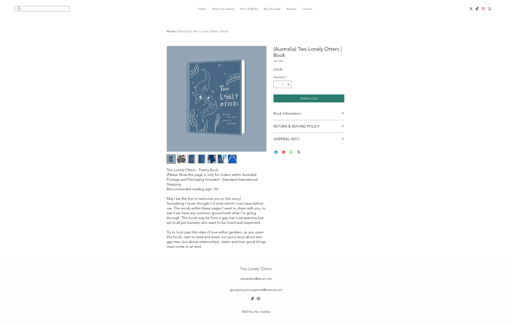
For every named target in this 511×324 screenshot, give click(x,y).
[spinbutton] (282, 84)
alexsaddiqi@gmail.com (256, 278)
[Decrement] (276, 84)
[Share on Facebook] (276, 152)
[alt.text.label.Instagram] (483, 9)
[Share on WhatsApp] (291, 152)
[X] (471, 9)
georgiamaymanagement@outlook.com (256, 290)
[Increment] (288, 84)
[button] (490, 8)
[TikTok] (477, 9)
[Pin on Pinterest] (283, 152)
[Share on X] (298, 152)
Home (171, 31)
